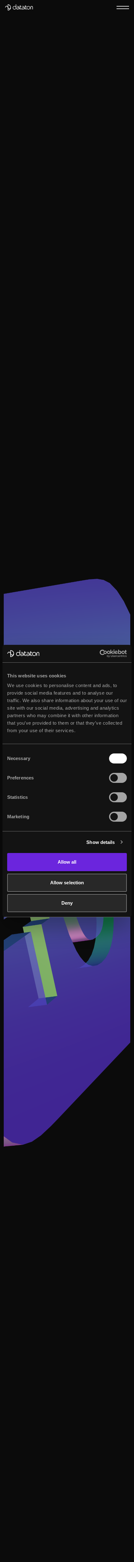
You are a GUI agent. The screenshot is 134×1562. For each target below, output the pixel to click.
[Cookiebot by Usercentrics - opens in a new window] (99, 654)
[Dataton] (19, 7)
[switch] (118, 778)
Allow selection (67, 882)
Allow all (67, 862)
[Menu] (123, 7)
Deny (67, 903)
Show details (100, 842)
